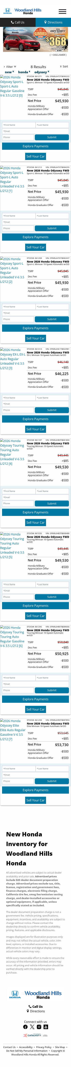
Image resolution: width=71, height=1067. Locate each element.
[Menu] (62, 12)
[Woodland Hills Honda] (22, 11)
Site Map (60, 1047)
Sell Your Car (36, 156)
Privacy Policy (44, 1047)
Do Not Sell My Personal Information (27, 1050)
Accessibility (26, 1047)
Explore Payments (35, 146)
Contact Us (9, 1047)
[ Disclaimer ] (58, 54)
